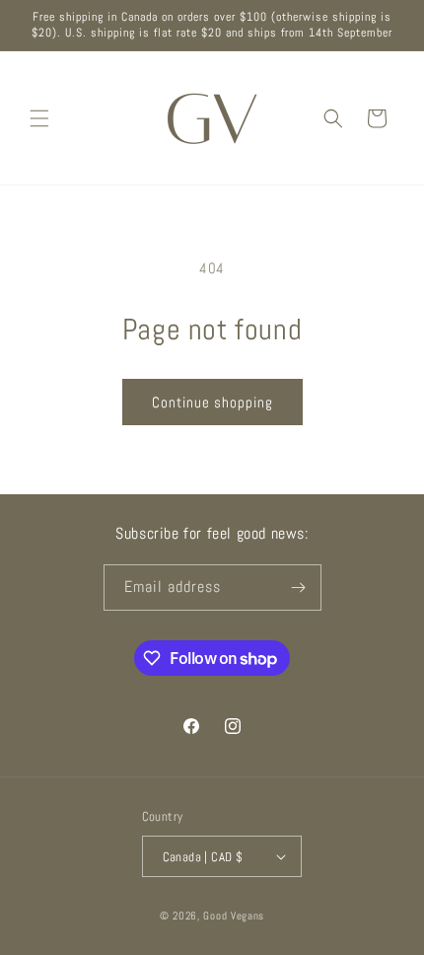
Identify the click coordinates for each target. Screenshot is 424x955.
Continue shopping (212, 402)
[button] (39, 118)
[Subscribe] (298, 587)
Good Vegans (233, 915)
